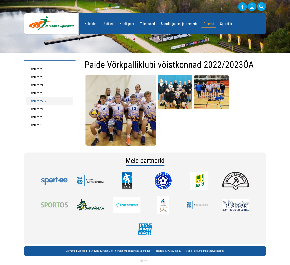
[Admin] (1, 2)
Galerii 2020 (36, 117)
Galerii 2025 (36, 77)
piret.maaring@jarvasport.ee (209, 250)
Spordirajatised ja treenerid (179, 24)
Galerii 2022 (36, 101)
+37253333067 (173, 250)
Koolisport (127, 24)
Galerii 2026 (36, 69)
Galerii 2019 (36, 125)
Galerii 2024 (36, 85)
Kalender (91, 24)
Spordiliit (226, 24)
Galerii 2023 (36, 93)
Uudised (108, 24)
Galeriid (209, 24)
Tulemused (147, 24)
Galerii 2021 (36, 109)
